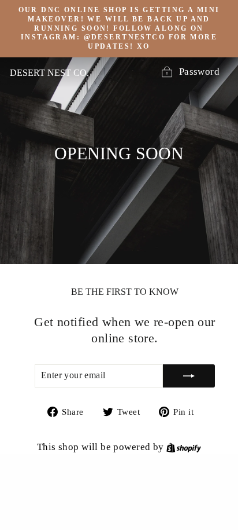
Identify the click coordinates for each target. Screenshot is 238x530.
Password (199, 71)
